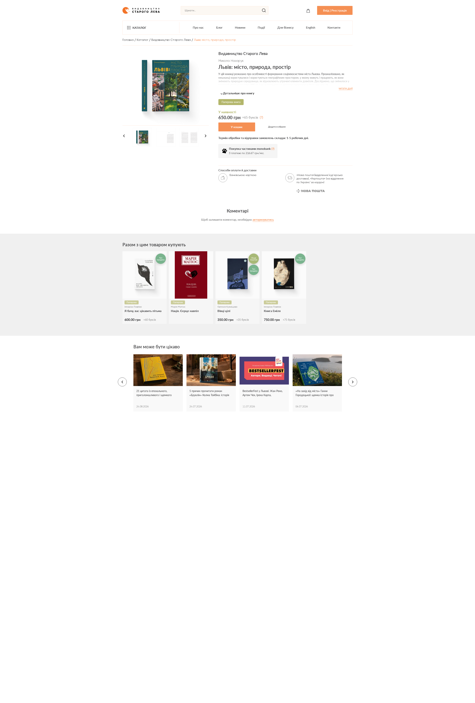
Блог (219, 27)
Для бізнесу (285, 27)
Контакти (333, 27)
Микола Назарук (231, 61)
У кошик (237, 127)
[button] (285, 93)
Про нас (198, 27)
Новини (240, 27)
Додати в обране (277, 126)
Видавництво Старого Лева (171, 40)
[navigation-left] (123, 136)
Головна (128, 40)
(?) (261, 117)
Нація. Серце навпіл (185, 311)
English (310, 27)
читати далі (346, 88)
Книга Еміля (272, 311)
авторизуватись (263, 219)
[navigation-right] (205, 136)
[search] (264, 10)
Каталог (139, 27)
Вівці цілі (223, 311)
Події (261, 27)
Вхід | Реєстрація (335, 10)
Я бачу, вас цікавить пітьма (143, 311)
